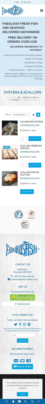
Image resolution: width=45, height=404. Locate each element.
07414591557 (34, 74)
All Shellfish (15, 100)
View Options (27, 191)
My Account (26, 2)
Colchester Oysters (31, 122)
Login (16, 2)
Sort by (8, 115)
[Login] (13, 402)
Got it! (22, 394)
